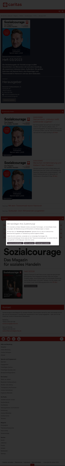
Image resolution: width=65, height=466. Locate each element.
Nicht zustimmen (29, 243)
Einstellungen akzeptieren (42, 243)
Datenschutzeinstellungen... (15, 243)
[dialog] (32, 233)
